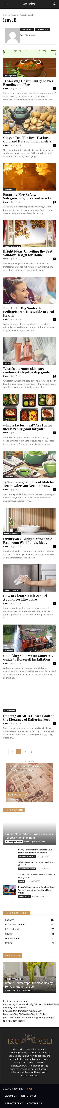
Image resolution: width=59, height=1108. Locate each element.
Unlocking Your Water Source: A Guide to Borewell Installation (28, 657)
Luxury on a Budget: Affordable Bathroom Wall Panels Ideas (27, 541)
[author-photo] (12, 35)
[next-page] (31, 751)
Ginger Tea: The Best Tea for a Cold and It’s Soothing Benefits (27, 139)
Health (6, 303)
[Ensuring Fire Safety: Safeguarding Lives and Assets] (29, 177)
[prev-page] (5, 751)
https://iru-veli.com (28, 35)
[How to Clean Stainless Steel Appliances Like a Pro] (29, 578)
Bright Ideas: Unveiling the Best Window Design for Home (27, 253)
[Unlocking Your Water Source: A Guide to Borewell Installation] (29, 638)
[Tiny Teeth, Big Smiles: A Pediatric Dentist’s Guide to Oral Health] (29, 290)
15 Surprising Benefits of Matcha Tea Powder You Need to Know (28, 484)
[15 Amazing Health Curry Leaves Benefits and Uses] (29, 63)
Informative (8, 477)
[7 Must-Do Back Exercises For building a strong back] (9, 877)
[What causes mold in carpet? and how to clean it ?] (9, 865)
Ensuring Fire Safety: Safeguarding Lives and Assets (27, 196)
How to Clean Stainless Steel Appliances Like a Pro (25, 597)
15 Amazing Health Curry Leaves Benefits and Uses (28, 83)
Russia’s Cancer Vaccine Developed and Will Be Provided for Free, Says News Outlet (36, 890)
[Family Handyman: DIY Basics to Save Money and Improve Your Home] (9, 852)
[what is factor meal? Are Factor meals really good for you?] (29, 407)
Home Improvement (12, 246)
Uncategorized (10, 76)
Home (6, 15)
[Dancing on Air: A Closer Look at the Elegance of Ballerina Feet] (29, 698)
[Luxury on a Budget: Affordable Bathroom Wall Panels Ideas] (29, 521)
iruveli (6, 88)
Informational (9, 189)
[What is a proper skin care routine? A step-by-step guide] (29, 350)
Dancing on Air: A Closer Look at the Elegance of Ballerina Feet (28, 717)
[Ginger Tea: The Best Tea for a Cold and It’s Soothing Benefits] (29, 120)
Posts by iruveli (26, 15)
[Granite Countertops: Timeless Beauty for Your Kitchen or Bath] (29, 830)
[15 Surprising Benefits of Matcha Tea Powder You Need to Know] (29, 464)
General (7, 132)
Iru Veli (28, 1088)
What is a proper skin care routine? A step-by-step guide (26, 370)
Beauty (7, 363)
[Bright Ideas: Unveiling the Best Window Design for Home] (29, 233)
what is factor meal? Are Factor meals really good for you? (27, 427)
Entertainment (9, 710)
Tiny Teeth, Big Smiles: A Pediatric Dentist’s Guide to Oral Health (28, 311)
